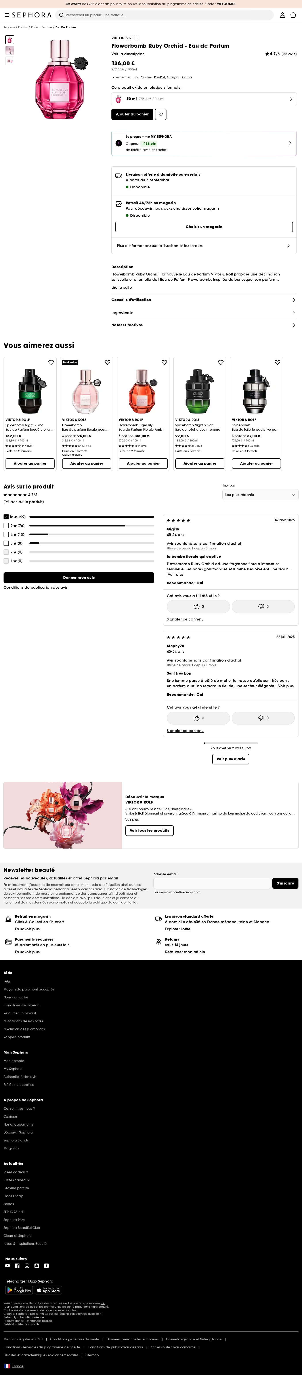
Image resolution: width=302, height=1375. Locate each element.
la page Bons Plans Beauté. (90, 1306)
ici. (103, 1303)
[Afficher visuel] (9, 39)
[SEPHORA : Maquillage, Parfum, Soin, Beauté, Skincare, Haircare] (32, 15)
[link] (79, 577)
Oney (171, 77)
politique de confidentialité (115, 902)
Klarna (187, 77)
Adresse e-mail (165, 874)
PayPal (159, 77)
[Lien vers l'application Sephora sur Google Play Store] (19, 1290)
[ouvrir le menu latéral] (7, 15)
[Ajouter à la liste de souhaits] (51, 362)
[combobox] (260, 494)
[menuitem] (282, 15)
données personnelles (52, 902)
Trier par (229, 485)
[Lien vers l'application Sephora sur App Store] (48, 1290)
